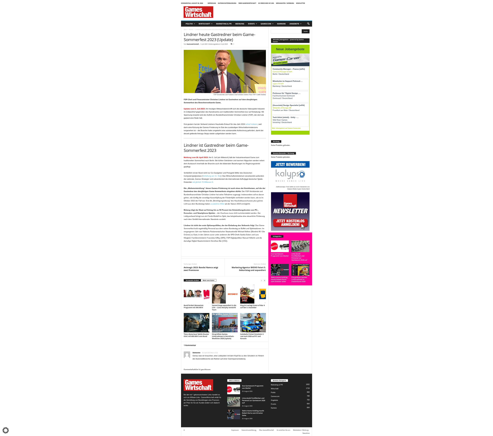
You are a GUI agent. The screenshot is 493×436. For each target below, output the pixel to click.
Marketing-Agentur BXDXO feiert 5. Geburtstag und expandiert (249, 268)
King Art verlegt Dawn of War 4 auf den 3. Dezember (252, 306)
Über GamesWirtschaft (247, 3)
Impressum (212, 3)
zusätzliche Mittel (217, 204)
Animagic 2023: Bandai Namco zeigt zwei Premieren (201, 268)
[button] (308, 24)
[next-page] (264, 280)
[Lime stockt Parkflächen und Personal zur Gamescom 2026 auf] (300, 246)
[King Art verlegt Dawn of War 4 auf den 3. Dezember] (253, 294)
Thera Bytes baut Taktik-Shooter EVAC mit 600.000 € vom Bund (196, 335)
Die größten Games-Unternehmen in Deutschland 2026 (299, 279)
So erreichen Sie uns (266, 3)
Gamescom (266, 23)
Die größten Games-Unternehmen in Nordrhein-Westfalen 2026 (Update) (223, 336)
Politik (189, 23)
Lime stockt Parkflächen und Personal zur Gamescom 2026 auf (299, 257)
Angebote (294, 23)
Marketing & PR (223, 23)
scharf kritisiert (251, 124)
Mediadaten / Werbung (285, 3)
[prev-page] (261, 280)
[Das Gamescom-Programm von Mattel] (280, 246)
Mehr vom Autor (208, 280)
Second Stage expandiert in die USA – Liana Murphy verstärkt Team (224, 307)
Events (251, 23)
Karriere (281, 23)
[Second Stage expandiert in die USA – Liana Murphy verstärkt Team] (225, 294)
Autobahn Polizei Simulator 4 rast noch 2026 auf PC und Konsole (251, 336)
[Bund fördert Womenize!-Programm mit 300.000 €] (196, 294)
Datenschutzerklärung (227, 3)
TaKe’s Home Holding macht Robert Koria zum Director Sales (279, 279)
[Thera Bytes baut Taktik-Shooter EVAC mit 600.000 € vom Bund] (196, 322)
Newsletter (300, 3)
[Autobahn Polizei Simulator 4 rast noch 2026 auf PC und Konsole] (253, 322)
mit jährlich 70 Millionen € (202, 182)
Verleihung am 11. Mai (212, 176)
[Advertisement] (265, 12)
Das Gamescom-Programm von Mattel (279, 255)
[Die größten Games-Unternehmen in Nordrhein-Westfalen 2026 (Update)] (225, 322)
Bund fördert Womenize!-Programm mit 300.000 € (194, 306)
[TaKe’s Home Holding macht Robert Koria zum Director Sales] (280, 270)
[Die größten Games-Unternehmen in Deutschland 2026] (300, 270)
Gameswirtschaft (193, 44)
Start (185, 29)
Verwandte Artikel (192, 280)
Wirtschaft (204, 23)
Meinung (239, 23)
